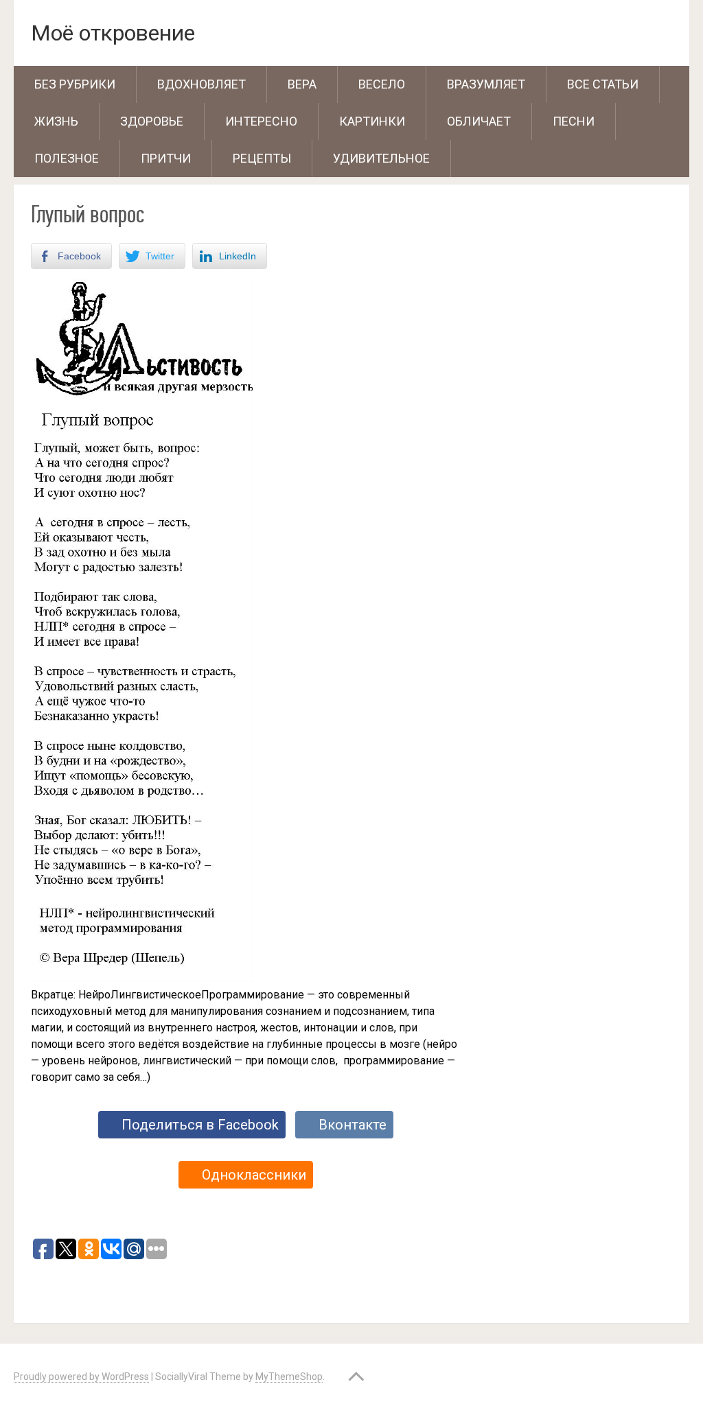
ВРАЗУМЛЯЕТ (486, 84)
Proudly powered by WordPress (81, 1376)
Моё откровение (113, 33)
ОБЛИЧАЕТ (479, 121)
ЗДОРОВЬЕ (151, 121)
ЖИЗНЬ (56, 121)
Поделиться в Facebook (200, 1124)
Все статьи (602, 84)
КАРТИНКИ (372, 121)
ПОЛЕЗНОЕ (66, 158)
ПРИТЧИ (166, 158)
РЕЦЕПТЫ (262, 158)
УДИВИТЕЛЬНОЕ (381, 158)
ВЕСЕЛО (381, 84)
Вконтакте (353, 1124)
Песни (574, 121)
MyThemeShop (289, 1376)
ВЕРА (302, 84)
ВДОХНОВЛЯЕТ (201, 84)
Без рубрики (74, 84)
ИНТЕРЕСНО (261, 121)
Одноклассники (254, 1175)
